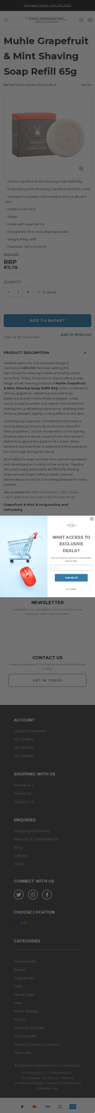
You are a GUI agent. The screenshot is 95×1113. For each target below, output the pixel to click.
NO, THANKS (71, 589)
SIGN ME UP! (71, 578)
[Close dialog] (92, 519)
